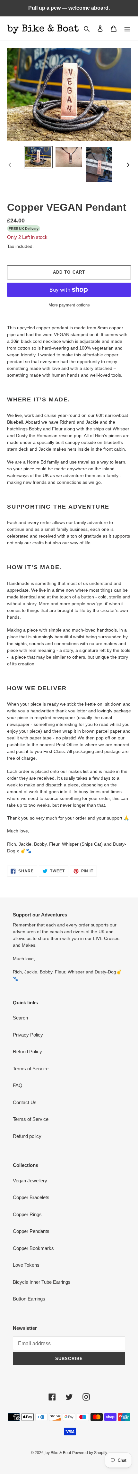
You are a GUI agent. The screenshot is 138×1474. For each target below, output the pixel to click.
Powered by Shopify (89, 1453)
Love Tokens (26, 1265)
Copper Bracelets (31, 1197)
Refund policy (27, 1136)
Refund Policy (27, 1051)
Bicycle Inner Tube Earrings (42, 1282)
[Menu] (127, 28)
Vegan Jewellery (30, 1180)
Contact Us (25, 1102)
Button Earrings (29, 1298)
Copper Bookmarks (33, 1248)
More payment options (69, 305)
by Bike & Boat (58, 1453)
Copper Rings (27, 1214)
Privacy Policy (28, 1034)
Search (20, 1017)
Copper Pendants (31, 1231)
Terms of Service (30, 1068)
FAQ (17, 1085)
